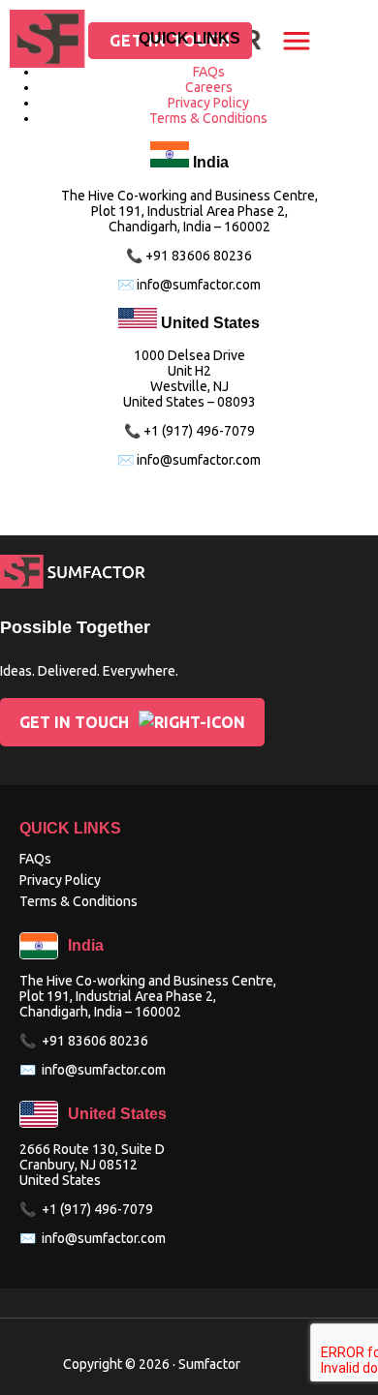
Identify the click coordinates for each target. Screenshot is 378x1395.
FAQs (209, 71)
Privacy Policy (208, 102)
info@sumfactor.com (104, 1069)
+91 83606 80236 (95, 1040)
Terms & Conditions (208, 118)
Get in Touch (74, 722)
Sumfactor (209, 1364)
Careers (209, 87)
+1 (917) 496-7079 (97, 1209)
